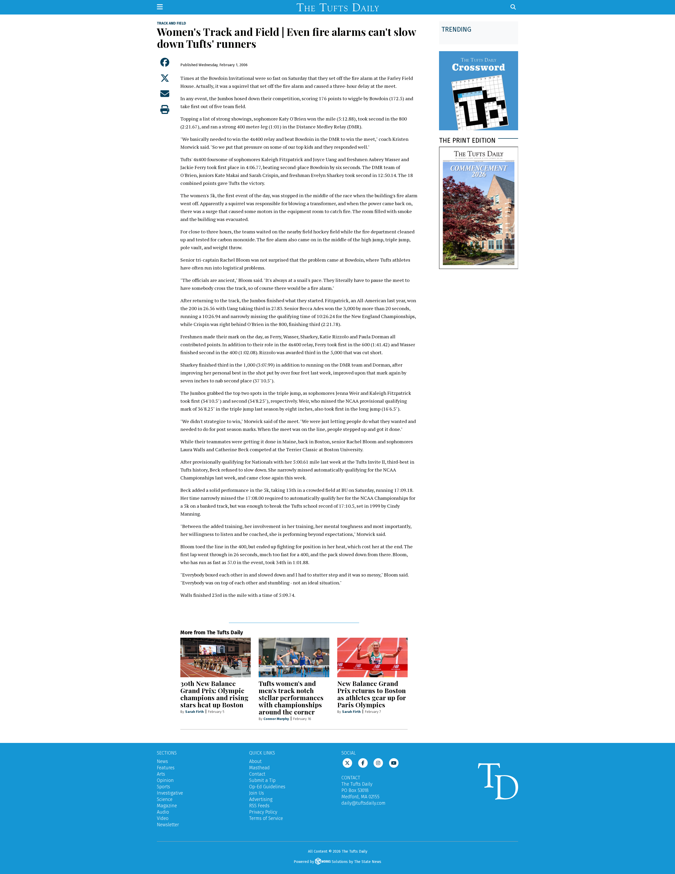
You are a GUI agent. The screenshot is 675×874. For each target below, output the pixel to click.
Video (162, 818)
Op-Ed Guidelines (267, 787)
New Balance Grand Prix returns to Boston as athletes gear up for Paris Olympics (371, 694)
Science (164, 799)
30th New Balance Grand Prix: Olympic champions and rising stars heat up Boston (214, 694)
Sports (163, 787)
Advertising (260, 799)
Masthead (259, 768)
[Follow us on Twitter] (347, 763)
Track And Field (171, 23)
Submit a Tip (262, 780)
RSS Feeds (259, 806)
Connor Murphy (276, 719)
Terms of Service (266, 818)
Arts (161, 774)
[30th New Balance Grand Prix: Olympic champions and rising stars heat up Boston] (215, 657)
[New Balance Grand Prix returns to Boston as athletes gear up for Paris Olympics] (372, 657)
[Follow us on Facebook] (363, 763)
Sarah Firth (194, 712)
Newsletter (168, 825)
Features (166, 768)
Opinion (165, 780)
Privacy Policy (263, 812)
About (255, 761)
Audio (163, 812)
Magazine (167, 806)
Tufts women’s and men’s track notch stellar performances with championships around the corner (291, 697)
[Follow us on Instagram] (378, 763)
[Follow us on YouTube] (394, 763)
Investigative (170, 793)
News (162, 761)
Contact (257, 774)
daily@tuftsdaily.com (363, 803)
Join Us (256, 793)
